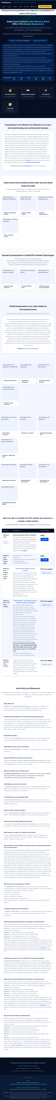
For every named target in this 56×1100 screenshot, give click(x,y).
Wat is (9, 703)
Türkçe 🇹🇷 (50, 78)
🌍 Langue (33, 6)
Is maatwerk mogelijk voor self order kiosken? (16, 908)
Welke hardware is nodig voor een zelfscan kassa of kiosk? (20, 832)
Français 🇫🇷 (21, 78)
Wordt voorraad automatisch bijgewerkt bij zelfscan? (18, 821)
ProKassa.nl (6, 2)
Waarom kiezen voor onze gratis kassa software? (17, 884)
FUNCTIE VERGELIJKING (32, 162)
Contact (15, 6)
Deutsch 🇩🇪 (29, 78)
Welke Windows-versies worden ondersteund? (16, 746)
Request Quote (46, 573)
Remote (26, 1066)
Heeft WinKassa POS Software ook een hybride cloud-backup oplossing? (24, 716)
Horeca (9, 6)
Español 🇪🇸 (36, 78)
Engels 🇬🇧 (14, 78)
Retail (3, 6)
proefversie (19, 1045)
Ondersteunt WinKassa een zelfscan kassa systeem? (18, 758)
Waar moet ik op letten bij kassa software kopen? (17, 1015)
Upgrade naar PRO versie (39, 40)
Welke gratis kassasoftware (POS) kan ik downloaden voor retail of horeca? (24, 921)
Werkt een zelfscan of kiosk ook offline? (14, 810)
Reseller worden (45, 6)
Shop (20, 6)
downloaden (43, 947)
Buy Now (44, 539)
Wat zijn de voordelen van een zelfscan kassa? (16, 771)
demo (13, 1045)
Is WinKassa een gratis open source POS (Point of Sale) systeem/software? (24, 958)
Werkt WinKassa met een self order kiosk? (15, 784)
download (9, 886)
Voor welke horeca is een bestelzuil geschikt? (16, 797)
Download (26, 6)
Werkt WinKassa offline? (10, 735)
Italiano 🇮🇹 (43, 78)
